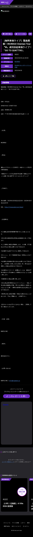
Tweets (6, 405)
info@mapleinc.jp (14, 380)
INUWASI (17, 61)
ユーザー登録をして (8, 462)
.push (4, 2)
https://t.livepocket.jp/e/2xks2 (14, 207)
